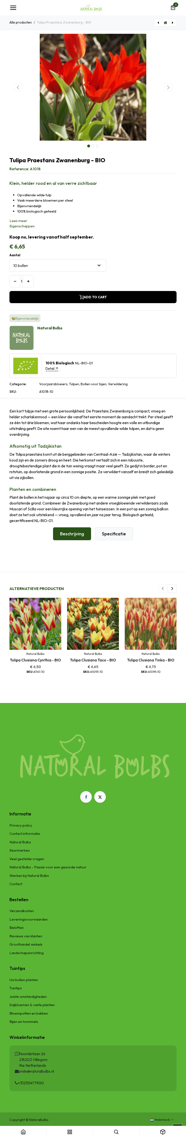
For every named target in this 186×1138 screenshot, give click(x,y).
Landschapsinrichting (26, 952)
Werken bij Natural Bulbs (29, 875)
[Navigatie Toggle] (13, 7)
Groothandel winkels (25, 944)
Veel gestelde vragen (26, 858)
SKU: (13, 391)
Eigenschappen (22, 226)
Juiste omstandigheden (28, 996)
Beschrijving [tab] (72, 534)
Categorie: (17, 384)
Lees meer (18, 220)
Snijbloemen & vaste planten (32, 1004)
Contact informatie (24, 833)
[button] (17, 87)
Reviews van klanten (25, 936)
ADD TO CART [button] (95, 297)
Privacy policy (20, 825)
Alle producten (20, 22)
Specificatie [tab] (114, 534)
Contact (15, 883)
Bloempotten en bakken (28, 1013)
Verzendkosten (21, 910)
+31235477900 (31, 1082)
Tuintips (15, 988)
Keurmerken (19, 850)
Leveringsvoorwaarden (28, 919)
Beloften (16, 927)
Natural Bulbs (20, 842)
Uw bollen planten (23, 979)
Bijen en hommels (23, 1021)
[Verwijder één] (15, 281)
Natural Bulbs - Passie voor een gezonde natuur (47, 867)
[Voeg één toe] (28, 281)
